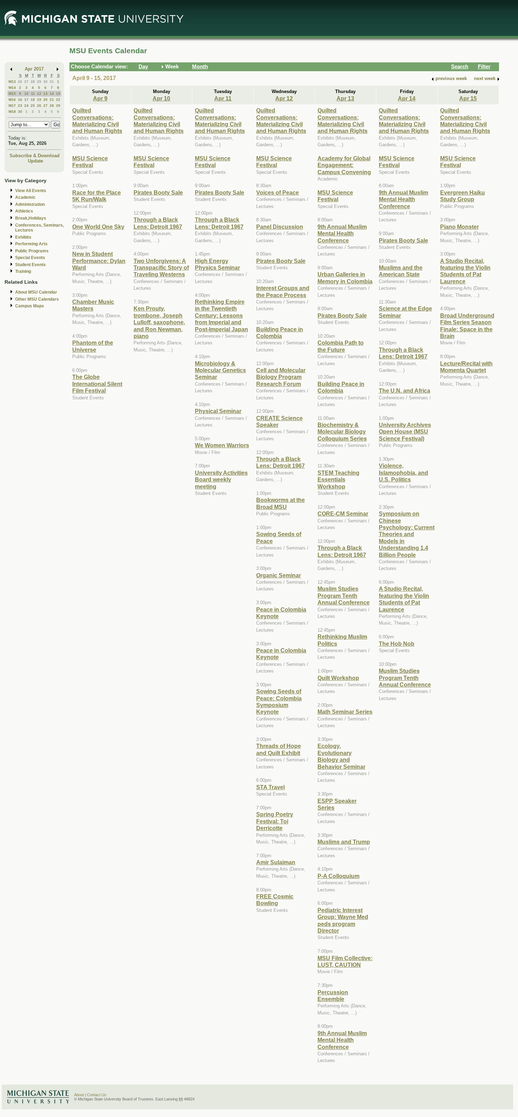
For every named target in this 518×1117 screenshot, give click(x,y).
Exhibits (23, 237)
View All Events (30, 190)
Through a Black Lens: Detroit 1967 (158, 222)
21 (52, 100)
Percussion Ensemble (332, 995)
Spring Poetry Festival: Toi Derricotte (274, 821)
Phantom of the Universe (92, 345)
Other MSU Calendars (37, 299)
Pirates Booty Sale (158, 192)
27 (26, 82)
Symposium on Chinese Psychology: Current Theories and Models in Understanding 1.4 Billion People (406, 534)
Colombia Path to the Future (340, 345)
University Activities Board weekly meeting (221, 479)
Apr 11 (223, 98)
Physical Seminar (218, 411)
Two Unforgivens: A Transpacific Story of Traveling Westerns (161, 268)
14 (52, 94)
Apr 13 (345, 98)
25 (33, 106)
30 (45, 82)
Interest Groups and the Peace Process (282, 291)
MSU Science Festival (90, 161)
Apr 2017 (34, 69)
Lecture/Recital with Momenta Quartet (466, 366)
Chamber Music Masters (93, 305)
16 (20, 100)
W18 (12, 111)
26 (20, 82)
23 (20, 106)
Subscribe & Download (35, 155)
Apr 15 (468, 98)
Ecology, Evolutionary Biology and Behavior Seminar (341, 756)
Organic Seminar (278, 575)
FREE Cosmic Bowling (275, 899)
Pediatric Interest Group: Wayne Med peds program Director (342, 920)
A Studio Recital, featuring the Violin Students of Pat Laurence (404, 598)
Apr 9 (100, 98)
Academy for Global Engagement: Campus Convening (344, 165)
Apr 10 (161, 98)
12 (39, 94)
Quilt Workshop (338, 678)
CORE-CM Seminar (342, 513)
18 (33, 100)
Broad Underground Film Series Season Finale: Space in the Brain (467, 325)
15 (58, 94)
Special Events (30, 257)
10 (26, 94)
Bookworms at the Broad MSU (280, 503)
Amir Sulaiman (275, 862)
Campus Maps (29, 305)
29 (39, 82)
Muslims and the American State (401, 270)
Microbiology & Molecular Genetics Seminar (220, 370)
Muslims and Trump (343, 842)
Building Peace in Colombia (279, 332)
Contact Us (96, 1095)
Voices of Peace (277, 192)
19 (39, 100)
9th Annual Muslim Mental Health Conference (342, 233)
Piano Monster (459, 226)
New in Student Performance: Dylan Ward (98, 261)
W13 (12, 82)
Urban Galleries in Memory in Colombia (344, 277)
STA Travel (270, 787)
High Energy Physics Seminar (217, 264)
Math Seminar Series (344, 711)
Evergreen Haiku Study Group (462, 195)
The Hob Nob (396, 643)
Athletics (24, 211)
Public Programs (32, 250)
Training (23, 271)
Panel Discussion (279, 226)
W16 (12, 100)
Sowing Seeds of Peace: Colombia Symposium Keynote (279, 701)
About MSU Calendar (36, 292)
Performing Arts (31, 243)
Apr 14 (406, 98)
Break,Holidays (30, 218)
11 (33, 94)
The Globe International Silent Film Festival (97, 384)
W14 (12, 88)
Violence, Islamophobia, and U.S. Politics (403, 472)
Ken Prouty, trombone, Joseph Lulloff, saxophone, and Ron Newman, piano (159, 322)
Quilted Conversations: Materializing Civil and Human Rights (97, 120)
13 (45, 94)
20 (45, 100)
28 (33, 82)
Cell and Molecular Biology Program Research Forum (281, 377)
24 (26, 106)
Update (35, 161)
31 (52, 82)
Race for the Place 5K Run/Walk (96, 195)
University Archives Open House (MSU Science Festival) (405, 432)
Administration (30, 204)
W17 (12, 106)
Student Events (30, 264)
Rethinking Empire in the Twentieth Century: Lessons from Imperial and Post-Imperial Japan (221, 315)
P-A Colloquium (338, 876)
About (79, 1095)
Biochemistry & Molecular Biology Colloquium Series (342, 432)
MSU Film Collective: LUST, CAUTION (344, 961)
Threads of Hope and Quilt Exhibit (278, 749)
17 (26, 100)
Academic (25, 197)
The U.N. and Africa (404, 390)
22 (58, 100)
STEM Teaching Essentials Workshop (338, 479)
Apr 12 (284, 98)
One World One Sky (98, 226)
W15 (12, 94)
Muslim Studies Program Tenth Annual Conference (343, 595)
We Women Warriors (222, 445)
